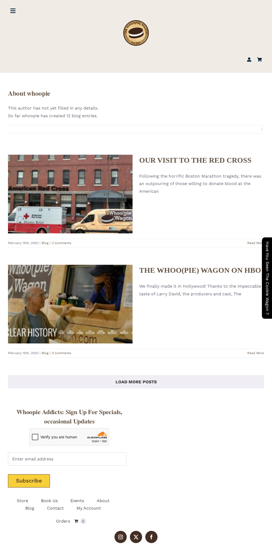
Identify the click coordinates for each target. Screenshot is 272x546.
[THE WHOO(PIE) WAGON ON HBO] (70, 304)
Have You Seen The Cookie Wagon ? (267, 278)
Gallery (78, 184)
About (103, 500)
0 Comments (61, 243)
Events (77, 500)
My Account (88, 508)
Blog (70, 206)
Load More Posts (136, 381)
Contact (55, 508)
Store (22, 500)
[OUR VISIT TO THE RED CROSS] (70, 194)
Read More (255, 243)
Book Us (49, 500)
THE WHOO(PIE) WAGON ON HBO (62, 295)
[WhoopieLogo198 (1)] (136, 22)
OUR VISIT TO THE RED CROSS (62, 184)
